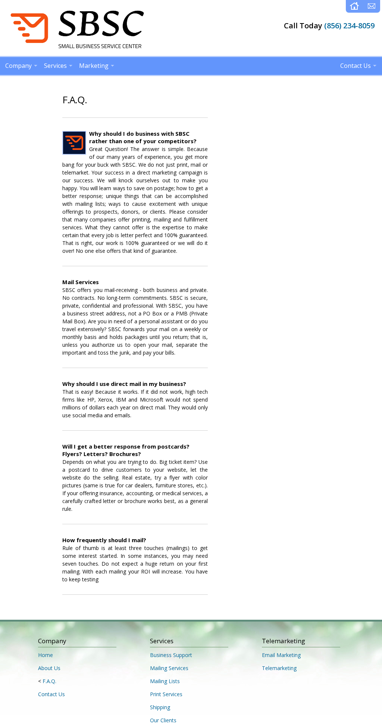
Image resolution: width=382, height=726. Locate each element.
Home (45, 655)
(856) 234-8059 (349, 26)
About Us (49, 668)
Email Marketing (281, 655)
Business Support (171, 655)
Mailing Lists (165, 681)
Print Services (166, 694)
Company (18, 66)
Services (55, 66)
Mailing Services (169, 668)
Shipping (160, 707)
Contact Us (355, 66)
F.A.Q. (49, 681)
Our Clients (163, 720)
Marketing (94, 66)
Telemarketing (279, 668)
